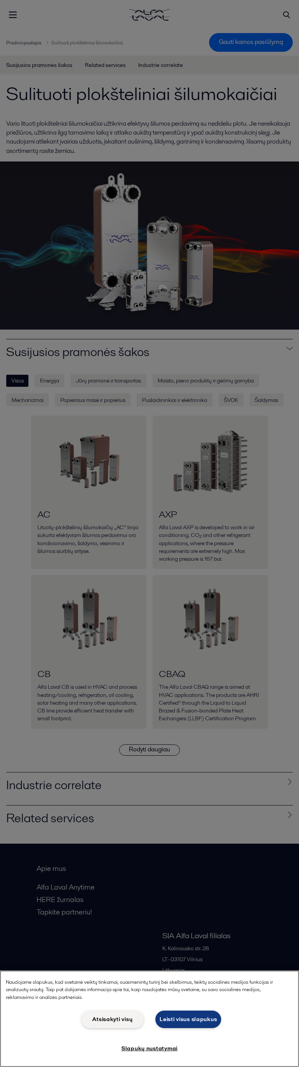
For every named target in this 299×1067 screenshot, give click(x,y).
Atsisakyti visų (112, 1019)
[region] (149, 1018)
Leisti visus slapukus (188, 1019)
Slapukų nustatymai (149, 1048)
